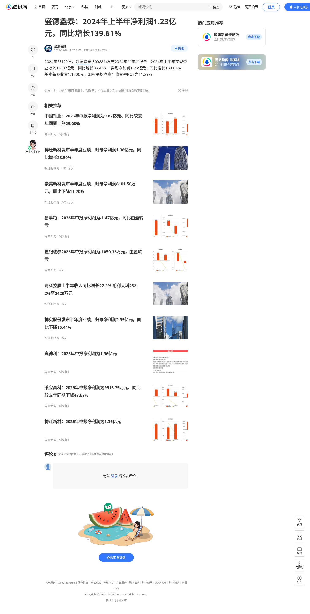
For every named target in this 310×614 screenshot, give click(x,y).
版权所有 (122, 600)
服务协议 (83, 582)
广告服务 (121, 582)
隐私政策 (96, 582)
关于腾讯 (50, 582)
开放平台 (109, 582)
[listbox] (116, 272)
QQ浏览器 (160, 582)
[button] (254, 37)
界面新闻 (50, 134)
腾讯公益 (147, 582)
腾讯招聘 (134, 582)
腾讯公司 (111, 600)
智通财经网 (51, 168)
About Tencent (66, 582)
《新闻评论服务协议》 (101, 454)
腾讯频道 (174, 582)
